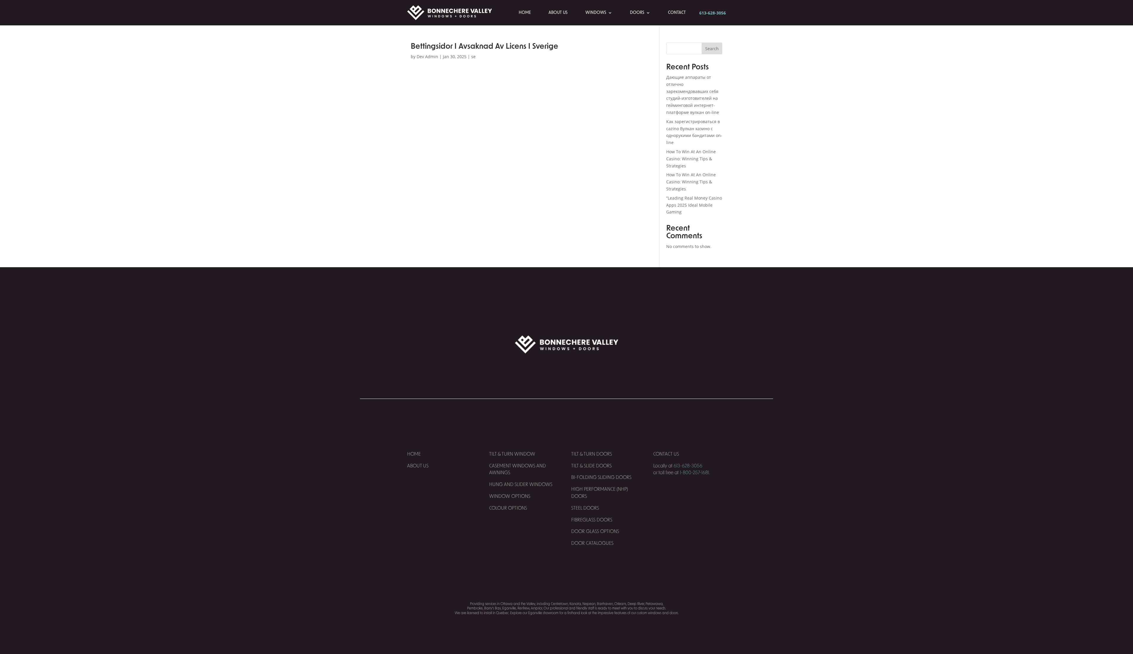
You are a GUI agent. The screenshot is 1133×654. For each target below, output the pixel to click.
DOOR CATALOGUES (592, 543)
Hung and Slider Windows (520, 484)
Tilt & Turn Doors (591, 454)
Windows (595, 13)
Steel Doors (585, 508)
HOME (414, 454)
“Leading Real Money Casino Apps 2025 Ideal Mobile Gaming (694, 205)
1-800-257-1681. (695, 472)
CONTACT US (666, 454)
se (473, 56)
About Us (558, 13)
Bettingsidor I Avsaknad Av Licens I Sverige (484, 46)
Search (712, 48)
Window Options (509, 496)
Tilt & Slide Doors (591, 466)
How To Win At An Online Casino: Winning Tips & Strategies (691, 159)
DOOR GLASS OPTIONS (595, 531)
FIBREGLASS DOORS (591, 520)
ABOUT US (417, 466)
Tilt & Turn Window (512, 454)
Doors (637, 13)
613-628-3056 (712, 13)
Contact (677, 13)
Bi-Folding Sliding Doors (601, 477)
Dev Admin (427, 56)
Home (525, 13)
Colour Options (508, 508)
